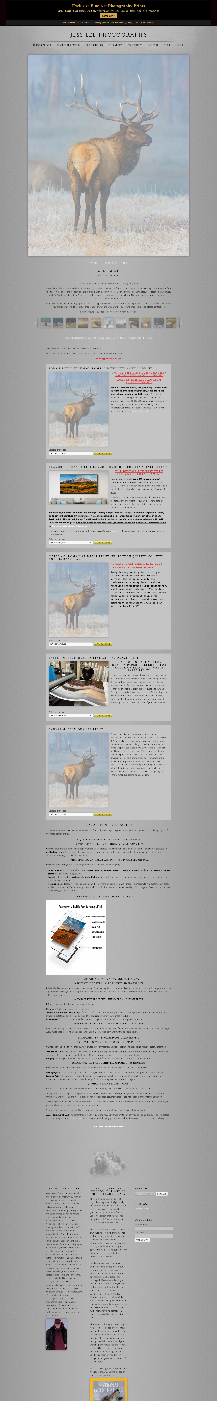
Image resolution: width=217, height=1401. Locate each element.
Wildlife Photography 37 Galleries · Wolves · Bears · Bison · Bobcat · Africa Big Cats (103, 337)
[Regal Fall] (71, 326)
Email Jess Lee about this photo (108, 1126)
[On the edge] (171, 326)
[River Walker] (121, 326)
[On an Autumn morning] (83, 326)
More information (140, 411)
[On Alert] (46, 326)
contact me (116, 530)
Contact (153, 45)
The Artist (116, 45)
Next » (125, 262)
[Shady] (96, 326)
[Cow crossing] (159, 326)
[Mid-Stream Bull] (146, 326)
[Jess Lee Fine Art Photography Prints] (108, 36)
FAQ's (167, 45)
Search (179, 45)
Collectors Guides (68, 45)
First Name (139, 1232)
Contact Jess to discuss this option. (69, 526)
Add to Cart (103, 453)
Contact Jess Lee (142, 1208)
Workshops (135, 45)
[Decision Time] (58, 326)
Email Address (141, 1224)
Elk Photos (148, 337)
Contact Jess (76, 1118)
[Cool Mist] (108, 326)
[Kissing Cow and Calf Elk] (134, 326)
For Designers (95, 45)
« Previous (93, 262)
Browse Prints (42, 45)
